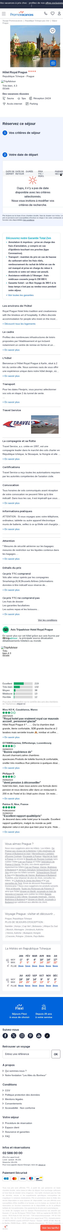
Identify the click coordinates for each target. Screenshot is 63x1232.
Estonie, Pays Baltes (35, 936)
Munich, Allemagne (15, 929)
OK (56, 1054)
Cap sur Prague (25, 862)
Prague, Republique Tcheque (18, 919)
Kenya (18, 926)
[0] (52, 14)
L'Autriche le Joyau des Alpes (27, 880)
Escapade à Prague (32, 856)
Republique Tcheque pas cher (37, 21)
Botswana (37, 926)
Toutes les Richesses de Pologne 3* (37, 889)
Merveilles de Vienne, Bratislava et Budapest (35, 875)
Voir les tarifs (50, 1227)
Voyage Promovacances (13, 21)
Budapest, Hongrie (32, 933)
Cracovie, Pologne (15, 936)
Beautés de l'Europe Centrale (39, 859)
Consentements (13, 1103)
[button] (19, 1011)
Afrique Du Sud (51, 926)
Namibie (9, 926)
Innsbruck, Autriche (34, 929)
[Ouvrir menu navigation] (2, 13)
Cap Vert (27, 926)
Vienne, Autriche (14, 933)
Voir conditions (28, 220)
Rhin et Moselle (13, 889)
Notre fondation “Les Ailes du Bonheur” (25, 1075)
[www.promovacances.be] (21, 13)
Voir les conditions (47, 620)
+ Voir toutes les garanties (20, 295)
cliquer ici (21, 704)
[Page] (5, 1035)
